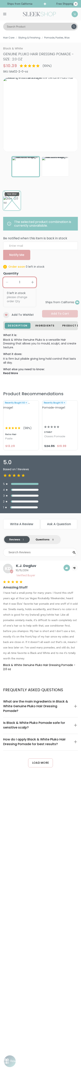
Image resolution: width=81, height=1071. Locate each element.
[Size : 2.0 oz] (12, 201)
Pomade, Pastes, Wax (57, 37)
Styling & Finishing (29, 37)
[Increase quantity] (32, 282)
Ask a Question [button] (59, 524)
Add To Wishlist (23, 315)
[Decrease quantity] (7, 282)
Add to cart (60, 314)
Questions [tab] (42, 539)
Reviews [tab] (14, 539)
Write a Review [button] (21, 524)
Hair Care (8, 37)
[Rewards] (10, 1061)
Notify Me (16, 255)
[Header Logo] (39, 14)
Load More (40, 763)
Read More (10, 373)
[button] (67, 568)
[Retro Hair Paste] (21, 412)
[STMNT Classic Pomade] (60, 412)
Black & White (13, 48)
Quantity (10, 273)
